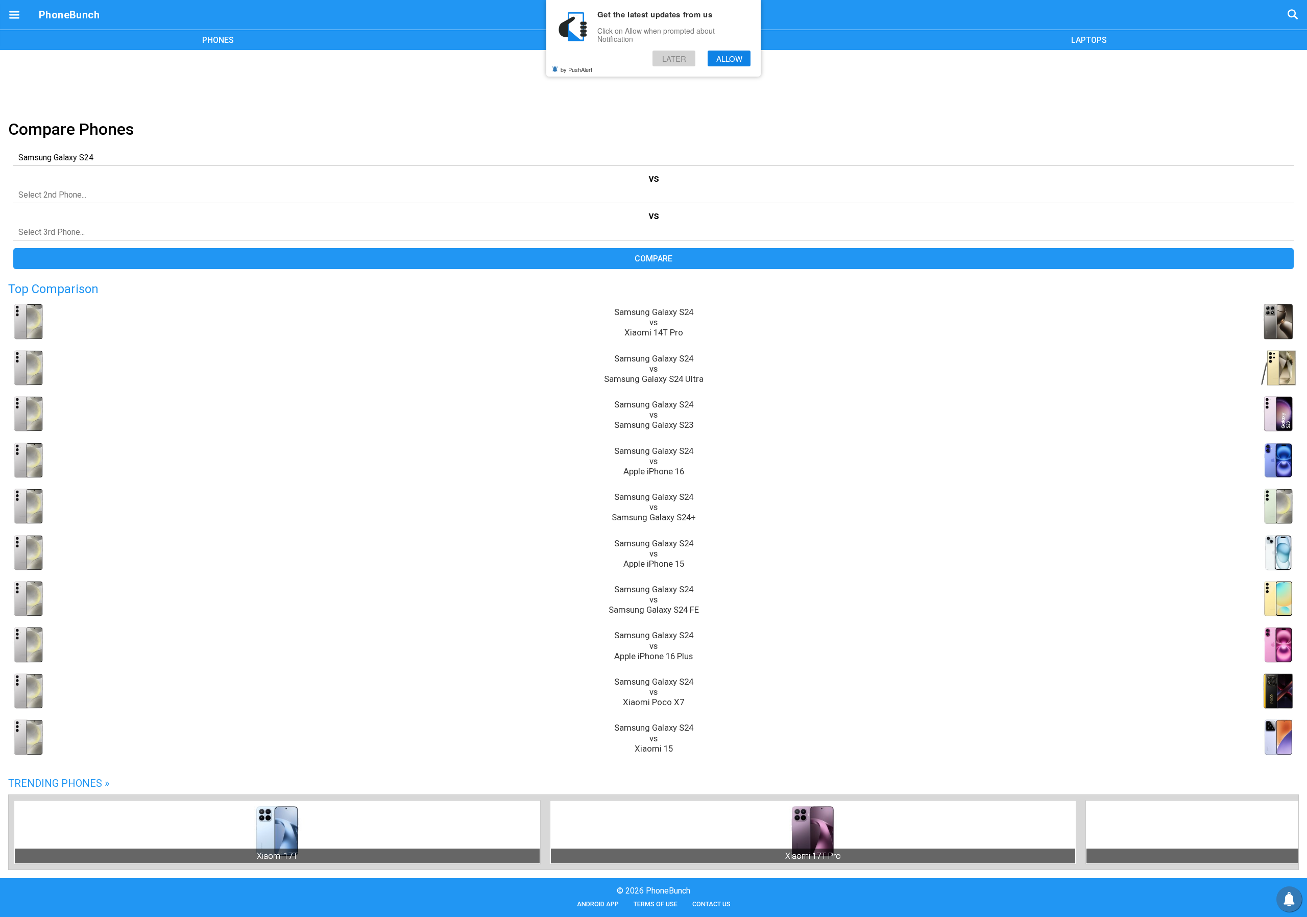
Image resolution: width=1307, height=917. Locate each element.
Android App (598, 904)
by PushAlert (576, 69)
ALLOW (729, 58)
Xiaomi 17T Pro (813, 856)
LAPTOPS (1089, 40)
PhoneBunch (69, 15)
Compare (653, 258)
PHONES (218, 40)
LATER (674, 58)
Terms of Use (655, 904)
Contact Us (711, 904)
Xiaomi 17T (277, 856)
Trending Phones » (58, 783)
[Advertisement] (653, 83)
